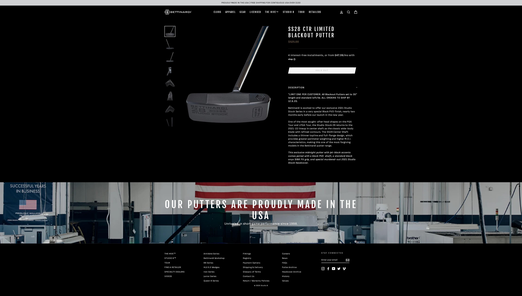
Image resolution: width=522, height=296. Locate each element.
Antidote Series (211, 253)
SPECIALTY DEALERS (174, 272)
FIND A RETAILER (172, 267)
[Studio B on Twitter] (339, 268)
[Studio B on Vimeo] (344, 268)
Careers (286, 253)
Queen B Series (211, 281)
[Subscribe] (347, 260)
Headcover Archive (291, 272)
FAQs (284, 263)
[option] (261, 2)
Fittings (247, 253)
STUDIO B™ (170, 258)
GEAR (243, 11)
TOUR (301, 11)
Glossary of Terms (252, 272)
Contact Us (248, 276)
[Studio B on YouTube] (333, 268)
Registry (247, 258)
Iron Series (209, 272)
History (285, 276)
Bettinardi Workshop (214, 258)
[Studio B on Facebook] (328, 268)
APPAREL (230, 11)
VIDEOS (168, 276)
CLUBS (217, 11)
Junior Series (210, 276)
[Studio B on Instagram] (323, 268)
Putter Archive (289, 267)
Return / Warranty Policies (256, 281)
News (285, 258)
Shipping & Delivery (253, 267)
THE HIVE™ (272, 11)
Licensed (255, 11)
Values (285, 281)
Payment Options (251, 263)
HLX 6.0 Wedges (212, 267)
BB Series (208, 263)
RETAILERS (315, 11)
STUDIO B (288, 11)
